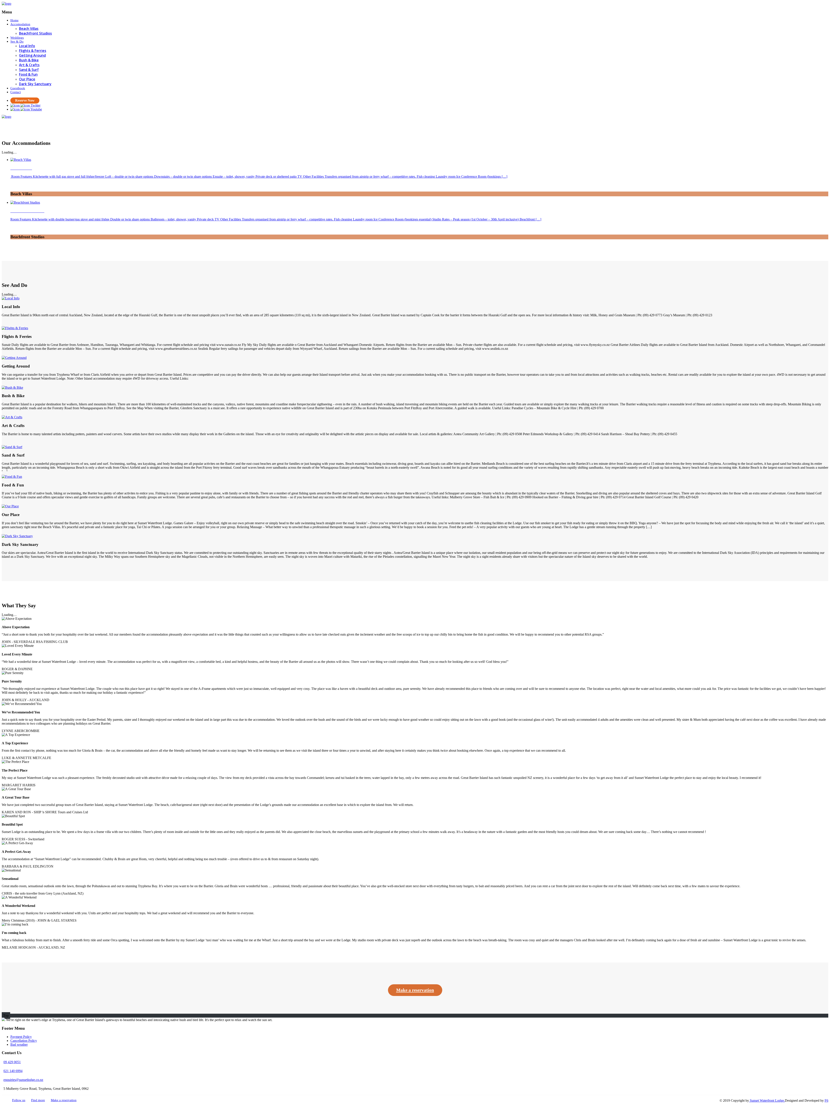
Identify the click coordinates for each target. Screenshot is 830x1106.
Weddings (17, 37)
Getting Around (32, 55)
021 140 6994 (12, 1071)
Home (14, 20)
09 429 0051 (12, 1062)
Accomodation (20, 24)
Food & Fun (28, 74)
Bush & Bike (29, 60)
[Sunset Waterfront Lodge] (6, 3)
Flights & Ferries (32, 50)
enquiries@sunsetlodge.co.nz (23, 1080)
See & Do (17, 41)
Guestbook (17, 88)
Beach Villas (28, 28)
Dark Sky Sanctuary (35, 84)
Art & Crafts (29, 64)
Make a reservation (415, 990)
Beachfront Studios (35, 33)
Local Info (27, 45)
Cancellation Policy (23, 1040)
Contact (15, 92)
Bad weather (19, 1044)
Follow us (18, 1100)
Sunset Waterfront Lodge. (767, 1100)
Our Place (27, 79)
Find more (38, 1100)
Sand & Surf (29, 69)
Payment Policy (21, 1037)
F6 (826, 1100)
